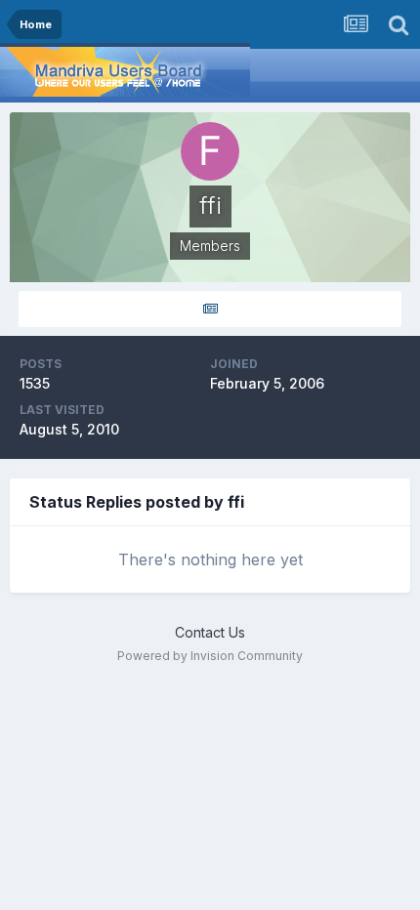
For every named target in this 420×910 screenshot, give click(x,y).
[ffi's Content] (210, 309)
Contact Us (210, 632)
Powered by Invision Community (210, 655)
